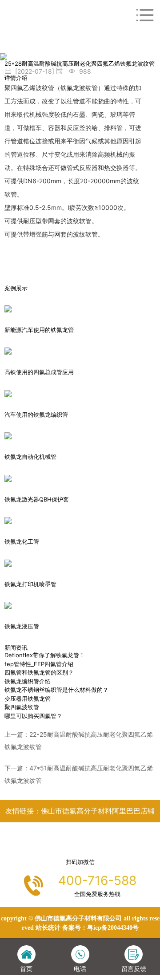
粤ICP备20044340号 (113, 927)
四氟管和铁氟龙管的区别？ (39, 672)
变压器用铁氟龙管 (27, 698)
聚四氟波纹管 (21, 707)
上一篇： (78, 740)
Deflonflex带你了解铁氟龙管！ (44, 655)
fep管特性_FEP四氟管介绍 (38, 663)
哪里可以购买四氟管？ (33, 715)
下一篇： (78, 774)
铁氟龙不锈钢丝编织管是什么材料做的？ (56, 689)
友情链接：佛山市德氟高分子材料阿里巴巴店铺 (80, 811)
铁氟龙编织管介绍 (27, 681)
